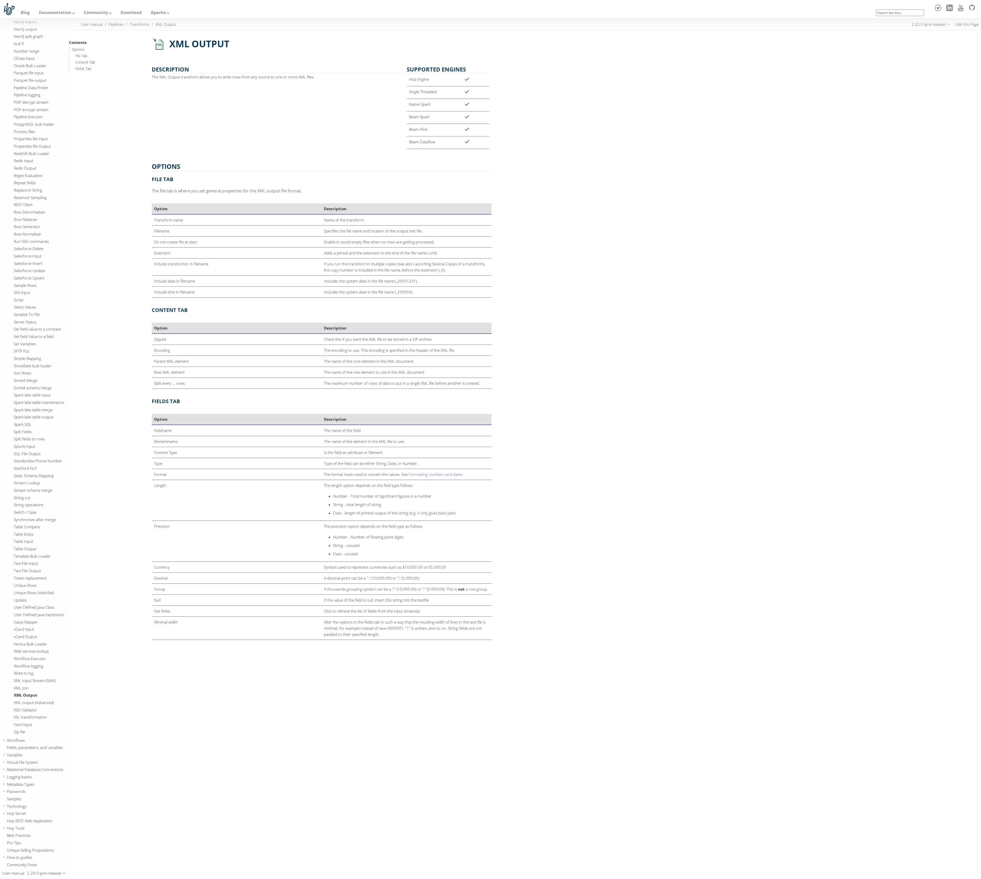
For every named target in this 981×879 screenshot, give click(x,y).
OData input (24, 58)
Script (19, 300)
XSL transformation (30, 717)
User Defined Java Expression (39, 614)
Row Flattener (26, 219)
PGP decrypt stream (31, 102)
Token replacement (30, 578)
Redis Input (23, 160)
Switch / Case (25, 512)
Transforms (139, 24)
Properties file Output (32, 146)
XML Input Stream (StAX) (34, 680)
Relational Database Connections (35, 769)
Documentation (55, 12)
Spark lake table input (32, 395)
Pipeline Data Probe (31, 87)
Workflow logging (28, 666)
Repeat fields (25, 182)
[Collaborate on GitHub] (973, 9)
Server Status (25, 322)
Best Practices (19, 835)
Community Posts (22, 865)
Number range (26, 51)
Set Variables (25, 344)
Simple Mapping (27, 358)
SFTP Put (21, 351)
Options (78, 49)
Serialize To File (27, 314)
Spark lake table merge (33, 410)
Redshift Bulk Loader (31, 153)
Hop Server (16, 813)
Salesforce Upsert (29, 278)
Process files (24, 131)
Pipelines (116, 24)
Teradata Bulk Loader (32, 556)
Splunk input (24, 446)
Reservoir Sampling (30, 197)
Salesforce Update (29, 270)
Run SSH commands (31, 241)
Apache (158, 12)
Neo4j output (25, 29)
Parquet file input (28, 73)
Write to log (23, 673)
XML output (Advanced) (34, 702)
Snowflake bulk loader (32, 366)
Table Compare (27, 527)
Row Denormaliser (29, 212)
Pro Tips (14, 843)
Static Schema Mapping (34, 475)
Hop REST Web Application (29, 821)
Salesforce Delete (28, 248)
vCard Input (24, 629)
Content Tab (85, 62)
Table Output (25, 549)
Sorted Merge (25, 380)
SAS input (22, 292)
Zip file (19, 731)
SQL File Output (27, 453)
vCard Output (25, 636)
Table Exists (23, 534)
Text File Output (27, 570)
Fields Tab (83, 68)
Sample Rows (25, 285)
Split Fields (23, 432)
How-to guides (19, 857)
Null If (19, 43)
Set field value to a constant (37, 329)
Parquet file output (30, 80)
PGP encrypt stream (31, 109)
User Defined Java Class (34, 607)
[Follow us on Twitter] (939, 9)
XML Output (25, 695)
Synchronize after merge (35, 519)
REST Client (23, 204)
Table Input (23, 541)
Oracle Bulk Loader (30, 65)
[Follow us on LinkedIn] (950, 9)
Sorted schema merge (33, 388)
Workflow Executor (30, 658)
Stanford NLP (25, 468)
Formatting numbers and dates (435, 474)
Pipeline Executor (28, 117)
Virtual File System (22, 762)
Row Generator (27, 226)
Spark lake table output (33, 417)
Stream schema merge (33, 490)
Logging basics (19, 777)
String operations (28, 505)
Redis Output (25, 168)
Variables (14, 755)
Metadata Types (20, 784)
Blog (25, 12)
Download (131, 12)
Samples (14, 799)
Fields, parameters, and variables (35, 747)
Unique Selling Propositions (30, 850)
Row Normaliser (27, 234)
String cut (22, 497)
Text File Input (26, 563)
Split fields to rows (29, 439)
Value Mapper (26, 622)
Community (96, 12)
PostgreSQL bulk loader (34, 124)
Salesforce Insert (28, 263)
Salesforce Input (28, 256)
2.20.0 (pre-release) (928, 24)
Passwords (16, 791)
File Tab (81, 56)
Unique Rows (25, 585)
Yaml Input (23, 724)
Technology (17, 806)
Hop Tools (16, 828)
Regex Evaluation (28, 175)
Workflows (16, 740)
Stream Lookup (27, 483)
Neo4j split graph (28, 36)
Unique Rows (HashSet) (34, 592)
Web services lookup (31, 651)
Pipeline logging (27, 95)
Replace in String (28, 190)
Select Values (25, 307)
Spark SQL (22, 424)
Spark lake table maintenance (39, 402)
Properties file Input (31, 139)
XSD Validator (25, 709)
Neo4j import (25, 22)
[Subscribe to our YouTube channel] (961, 9)
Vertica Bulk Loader (30, 644)
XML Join (21, 688)
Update (20, 600)
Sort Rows (22, 373)
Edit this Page (967, 24)
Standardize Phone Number (38, 461)
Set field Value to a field (34, 336)
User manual (92, 24)
